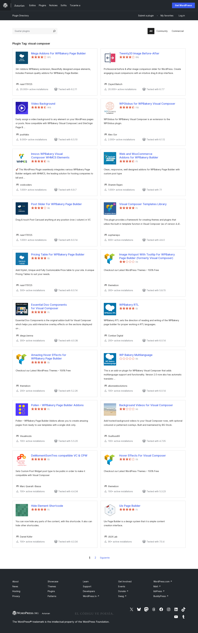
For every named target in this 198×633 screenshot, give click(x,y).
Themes (52, 586)
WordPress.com (162, 581)
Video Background (43, 103)
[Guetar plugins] (54, 31)
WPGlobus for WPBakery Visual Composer (147, 103)
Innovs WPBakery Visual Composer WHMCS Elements (50, 155)
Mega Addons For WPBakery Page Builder (58, 53)
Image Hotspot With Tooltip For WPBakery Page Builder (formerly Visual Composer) (147, 256)
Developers (89, 591)
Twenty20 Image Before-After (139, 53)
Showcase (53, 581)
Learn (86, 581)
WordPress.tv (91, 596)
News (15, 586)
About (15, 581)
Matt (157, 586)
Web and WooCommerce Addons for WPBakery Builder (138, 155)
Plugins (51, 591)
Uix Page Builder (129, 505)
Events (121, 586)
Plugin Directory (20, 15)
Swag (122, 596)
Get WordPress (183, 5)
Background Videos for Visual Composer (146, 405)
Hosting (16, 591)
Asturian (46, 613)
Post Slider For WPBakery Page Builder (56, 204)
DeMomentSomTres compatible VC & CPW (59, 455)
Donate (123, 591)
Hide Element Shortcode (47, 505)
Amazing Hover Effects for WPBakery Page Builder (48, 356)
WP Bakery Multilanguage (136, 355)
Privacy (16, 596)
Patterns (52, 596)
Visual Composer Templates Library (143, 204)
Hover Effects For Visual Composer (142, 455)
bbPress (159, 591)
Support (87, 586)
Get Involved (124, 581)
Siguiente (105, 557)
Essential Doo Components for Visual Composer (49, 306)
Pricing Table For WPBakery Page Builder (57, 254)
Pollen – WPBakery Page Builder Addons (57, 405)
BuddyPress (160, 596)
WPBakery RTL (129, 304)
